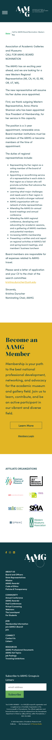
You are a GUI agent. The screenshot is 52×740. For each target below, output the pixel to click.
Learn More (26, 425)
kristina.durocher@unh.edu (21, 282)
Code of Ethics (12, 586)
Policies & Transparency (16, 589)
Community (12, 594)
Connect (10, 635)
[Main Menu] (5, 12)
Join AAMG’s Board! (14, 626)
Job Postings (11, 655)
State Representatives (16, 577)
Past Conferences (13, 603)
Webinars (10, 609)
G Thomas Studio (36, 724)
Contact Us (10, 638)
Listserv (9, 641)
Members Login (26, 435)
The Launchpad (13, 612)
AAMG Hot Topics (13, 652)
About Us (10, 571)
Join (8, 620)
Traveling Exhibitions (15, 658)
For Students (11, 615)
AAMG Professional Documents (19, 649)
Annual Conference (14, 597)
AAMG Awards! (12, 583)
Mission (9, 580)
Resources (11, 646)
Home (8, 33)
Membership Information (17, 623)
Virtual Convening (14, 606)
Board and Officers (14, 574)
